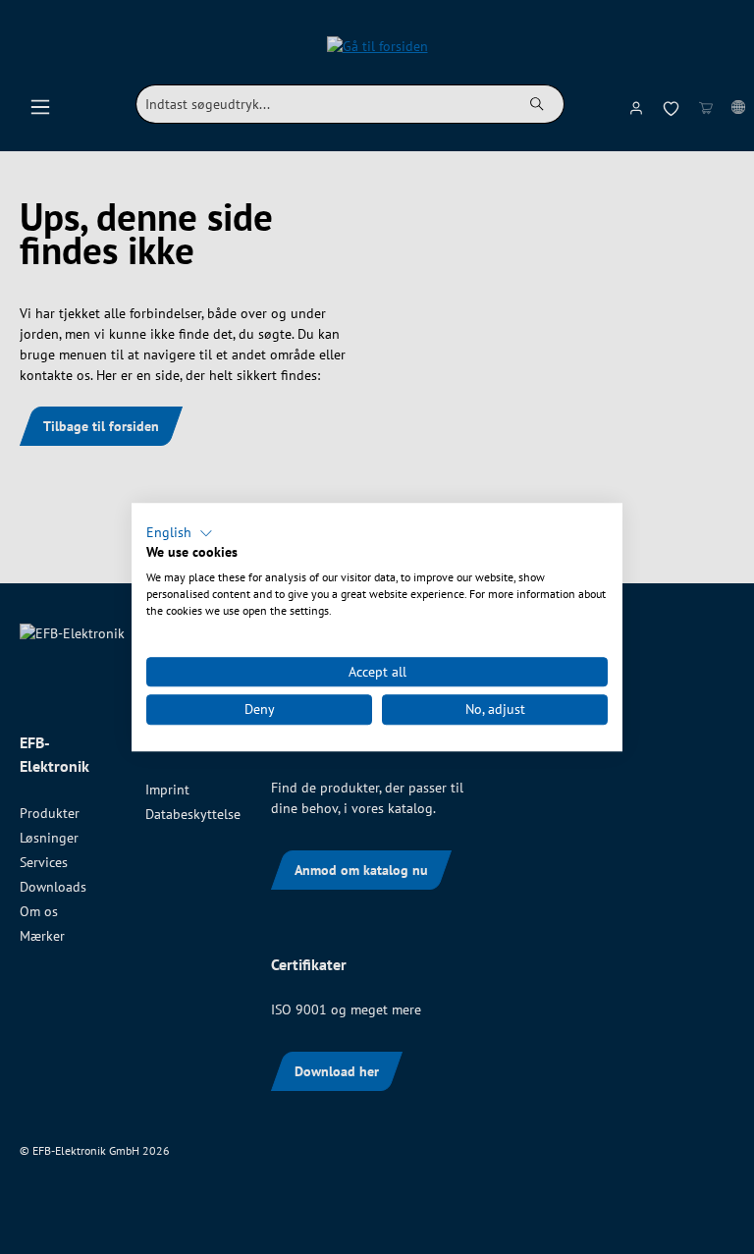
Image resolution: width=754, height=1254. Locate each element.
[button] (179, 533)
